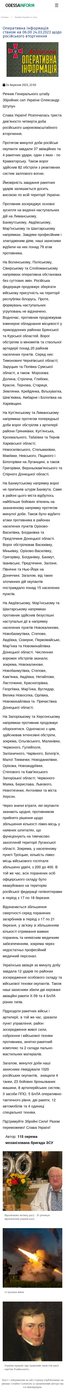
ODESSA (19, 5)
